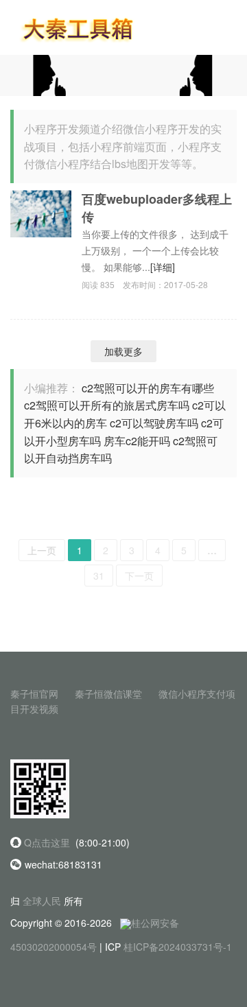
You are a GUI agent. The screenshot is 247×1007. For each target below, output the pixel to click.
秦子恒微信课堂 (108, 693)
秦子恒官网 (34, 693)
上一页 (41, 550)
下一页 (139, 575)
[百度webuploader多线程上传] (40, 212)
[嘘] (123, 74)
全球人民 (42, 901)
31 (98, 575)
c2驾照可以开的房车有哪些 (148, 388)
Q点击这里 (47, 842)
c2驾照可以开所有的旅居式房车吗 (106, 405)
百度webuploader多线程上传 (157, 208)
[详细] (162, 267)
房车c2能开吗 (137, 441)
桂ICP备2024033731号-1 (178, 946)
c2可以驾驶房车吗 (154, 423)
